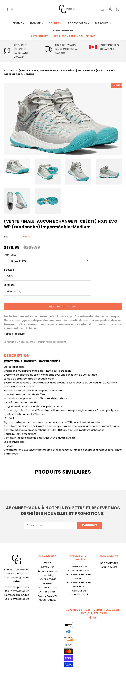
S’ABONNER (89, 525)
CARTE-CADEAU (47, 595)
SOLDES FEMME (47, 579)
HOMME (47, 583)
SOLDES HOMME (48, 587)
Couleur (9, 270)
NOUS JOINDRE (47, 600)
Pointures (10, 254)
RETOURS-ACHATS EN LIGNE (78, 576)
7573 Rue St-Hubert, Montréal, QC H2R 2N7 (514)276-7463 (93, 611)
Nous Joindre (63, 30)
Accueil (9, 70)
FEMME (47, 563)
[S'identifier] (110, 9)
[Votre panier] (117, 9)
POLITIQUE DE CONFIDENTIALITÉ (78, 592)
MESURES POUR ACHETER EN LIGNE (78, 568)
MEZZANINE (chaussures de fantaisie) (47, 571)
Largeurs (9, 285)
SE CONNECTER (109, 563)
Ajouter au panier (63, 306)
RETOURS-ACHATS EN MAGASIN (78, 584)
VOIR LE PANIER (109, 567)
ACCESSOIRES (47, 591)
